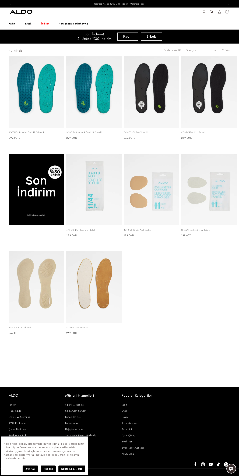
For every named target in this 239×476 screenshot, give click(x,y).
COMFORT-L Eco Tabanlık (136, 132)
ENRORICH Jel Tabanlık (20, 327)
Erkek (151, 36)
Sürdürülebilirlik (17, 435)
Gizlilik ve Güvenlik (19, 417)
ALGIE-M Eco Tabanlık (77, 327)
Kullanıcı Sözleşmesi (76, 441)
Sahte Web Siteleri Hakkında (80, 435)
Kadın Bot (127, 429)
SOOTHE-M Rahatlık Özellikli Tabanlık (84, 132)
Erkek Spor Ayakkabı (133, 447)
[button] (15, 23)
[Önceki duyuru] (10, 4)
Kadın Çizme (128, 435)
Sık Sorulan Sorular (75, 411)
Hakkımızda (15, 411)
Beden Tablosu (73, 417)
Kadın (128, 36)
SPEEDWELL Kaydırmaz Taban (195, 230)
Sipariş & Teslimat (74, 404)
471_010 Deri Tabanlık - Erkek (80, 230)
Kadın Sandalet (129, 423)
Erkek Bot (127, 441)
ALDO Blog (128, 454)
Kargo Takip (71, 423)
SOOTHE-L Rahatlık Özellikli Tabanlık (26, 132)
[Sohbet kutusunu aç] (231, 469)
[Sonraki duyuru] (229, 4)
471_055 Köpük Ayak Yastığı (138, 230)
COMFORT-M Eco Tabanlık (194, 132)
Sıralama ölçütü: (173, 50)
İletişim (12, 404)
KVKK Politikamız (18, 423)
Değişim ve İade (74, 429)
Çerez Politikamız (18, 429)
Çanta (125, 417)
